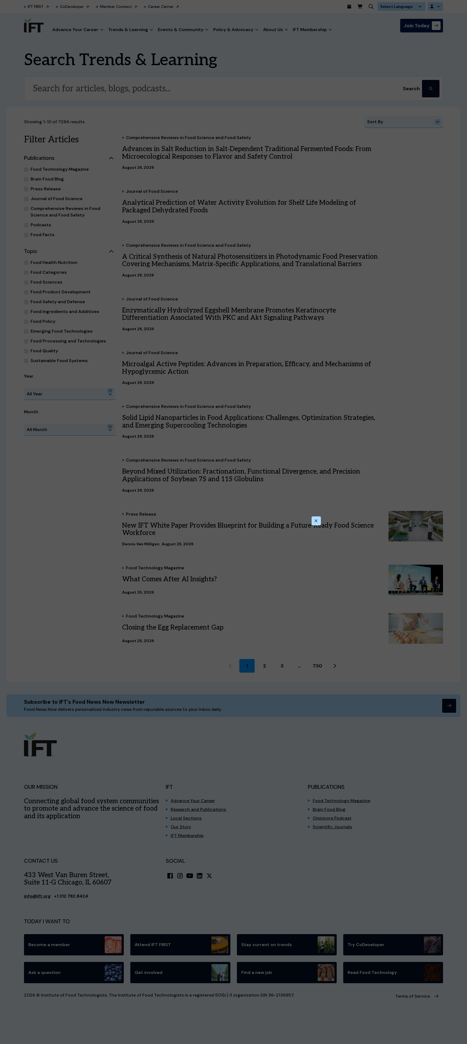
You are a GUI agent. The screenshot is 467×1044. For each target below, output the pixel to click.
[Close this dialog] (316, 521)
